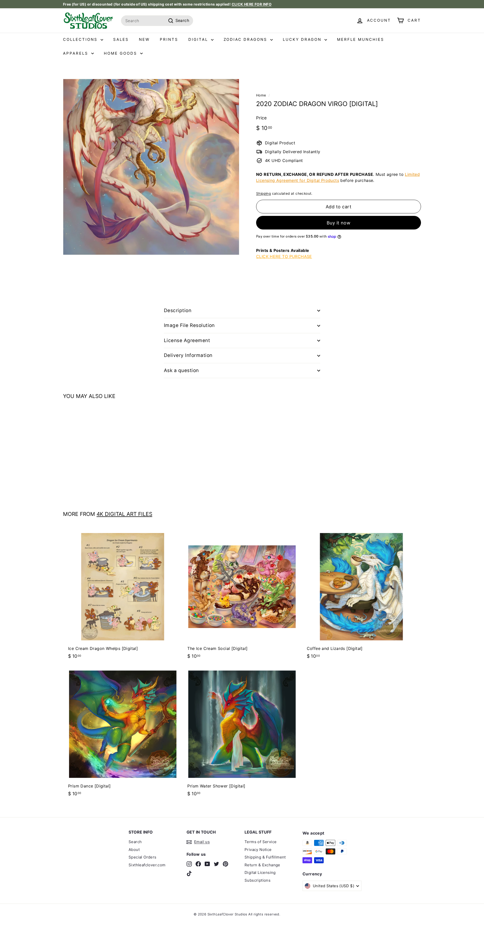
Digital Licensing (260, 872)
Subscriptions (257, 880)
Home (261, 95)
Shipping (263, 193)
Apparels (76, 53)
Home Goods (121, 53)
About (134, 849)
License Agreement (187, 340)
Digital (199, 39)
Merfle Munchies (360, 39)
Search (135, 841)
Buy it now (339, 222)
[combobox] (157, 20)
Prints (169, 39)
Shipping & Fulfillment (265, 857)
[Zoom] (151, 167)
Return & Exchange (262, 865)
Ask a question (181, 370)
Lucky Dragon (303, 39)
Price (261, 117)
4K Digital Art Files (124, 514)
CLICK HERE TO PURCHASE (284, 256)
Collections (81, 39)
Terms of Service (261, 841)
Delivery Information (188, 355)
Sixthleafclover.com (147, 865)
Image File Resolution (189, 325)
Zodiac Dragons (246, 39)
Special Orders (143, 857)
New (144, 39)
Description (177, 310)
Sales (121, 39)
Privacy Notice (258, 849)
